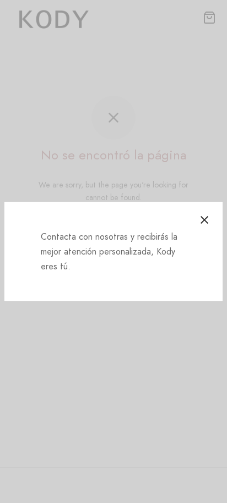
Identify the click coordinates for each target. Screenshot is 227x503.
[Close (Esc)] (204, 220)
